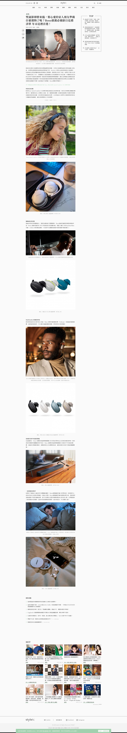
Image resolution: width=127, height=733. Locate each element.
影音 (87, 7)
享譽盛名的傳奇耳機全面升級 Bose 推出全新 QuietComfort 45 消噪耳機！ (49, 85)
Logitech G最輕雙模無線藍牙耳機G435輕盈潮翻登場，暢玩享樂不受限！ (48, 612)
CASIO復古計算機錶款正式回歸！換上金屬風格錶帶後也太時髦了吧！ (54, 658)
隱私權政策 (46, 731)
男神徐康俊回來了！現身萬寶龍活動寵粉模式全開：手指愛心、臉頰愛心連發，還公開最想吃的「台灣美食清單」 (92, 29)
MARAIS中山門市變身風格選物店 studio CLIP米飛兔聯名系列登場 (91, 678)
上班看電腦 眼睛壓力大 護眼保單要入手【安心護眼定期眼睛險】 (53, 698)
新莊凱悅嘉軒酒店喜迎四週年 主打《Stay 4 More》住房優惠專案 (92, 43)
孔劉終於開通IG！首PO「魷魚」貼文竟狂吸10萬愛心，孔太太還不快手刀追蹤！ (50, 616)
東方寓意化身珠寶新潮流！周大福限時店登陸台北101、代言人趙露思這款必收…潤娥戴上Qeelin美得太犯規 (92, 658)
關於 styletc (47, 720)
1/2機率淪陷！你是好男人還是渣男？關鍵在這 (91, 697)
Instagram (81, 720)
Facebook (71, 720)
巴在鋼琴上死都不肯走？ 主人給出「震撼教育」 (92, 48)
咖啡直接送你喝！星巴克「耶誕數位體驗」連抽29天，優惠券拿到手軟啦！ (48, 609)
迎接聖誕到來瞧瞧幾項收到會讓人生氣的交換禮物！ (42, 601)
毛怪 (81, 7)
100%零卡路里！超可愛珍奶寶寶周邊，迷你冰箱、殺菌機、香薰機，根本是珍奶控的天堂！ (34, 698)
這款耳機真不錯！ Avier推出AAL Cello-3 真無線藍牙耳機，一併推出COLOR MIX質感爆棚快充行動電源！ (51, 605)
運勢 (69, 7)
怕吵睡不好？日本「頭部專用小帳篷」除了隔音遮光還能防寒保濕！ (34, 658)
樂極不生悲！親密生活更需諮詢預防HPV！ (34, 677)
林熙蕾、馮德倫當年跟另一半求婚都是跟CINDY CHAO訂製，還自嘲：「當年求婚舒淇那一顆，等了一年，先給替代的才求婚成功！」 (73, 678)
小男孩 (37, 27)
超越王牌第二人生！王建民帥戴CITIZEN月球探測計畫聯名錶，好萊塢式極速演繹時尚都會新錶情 (54, 678)
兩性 (75, 7)
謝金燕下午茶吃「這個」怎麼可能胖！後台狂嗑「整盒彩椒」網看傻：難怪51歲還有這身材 (92, 21)
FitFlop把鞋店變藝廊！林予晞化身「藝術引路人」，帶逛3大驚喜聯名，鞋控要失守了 (92, 37)
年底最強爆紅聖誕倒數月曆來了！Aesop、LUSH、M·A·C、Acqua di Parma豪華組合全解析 (72, 698)
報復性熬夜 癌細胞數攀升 (71, 657)
